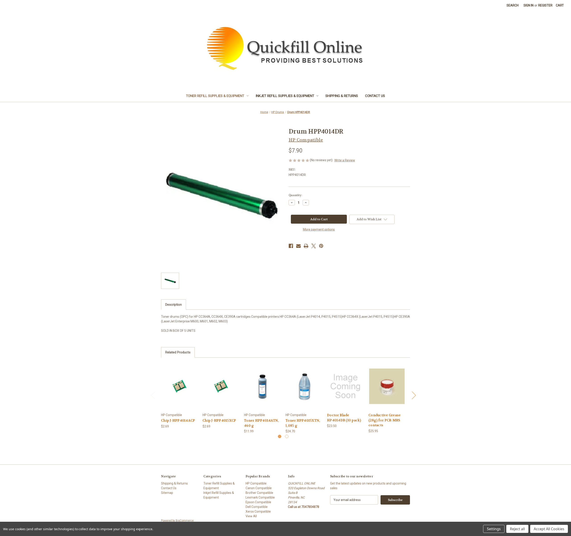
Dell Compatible (257, 507)
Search (513, 5)
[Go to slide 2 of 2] (286, 436)
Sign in (528, 5)
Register (545, 5)
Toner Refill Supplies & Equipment (215, 96)
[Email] (298, 246)
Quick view (179, 382)
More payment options (319, 229)
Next (413, 395)
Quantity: (295, 195)
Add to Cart (180, 390)
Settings (494, 528)
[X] (313, 246)
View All (251, 516)
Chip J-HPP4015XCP (219, 420)
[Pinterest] (321, 246)
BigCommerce (185, 520)
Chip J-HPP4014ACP (178, 420)
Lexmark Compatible (260, 497)
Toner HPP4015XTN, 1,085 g (303, 423)
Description (173, 305)
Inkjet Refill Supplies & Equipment (285, 96)
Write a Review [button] (344, 160)
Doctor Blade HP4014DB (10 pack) (344, 418)
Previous (152, 395)
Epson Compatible (258, 502)
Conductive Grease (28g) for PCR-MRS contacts (384, 420)
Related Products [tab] (177, 352)
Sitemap (167, 493)
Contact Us (375, 96)
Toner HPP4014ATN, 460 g (261, 423)
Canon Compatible (259, 488)
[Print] (306, 246)
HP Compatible (256, 483)
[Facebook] (291, 246)
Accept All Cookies (549, 528)
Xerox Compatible (258, 511)
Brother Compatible (259, 493)
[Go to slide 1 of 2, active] (279, 436)
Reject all (517, 528)
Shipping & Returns (341, 96)
